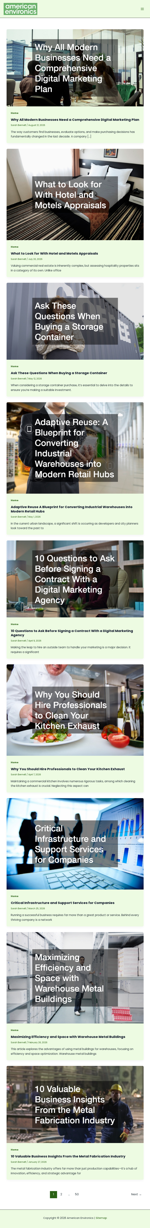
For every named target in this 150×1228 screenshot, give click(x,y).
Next (136, 1194)
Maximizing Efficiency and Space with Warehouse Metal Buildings (68, 1036)
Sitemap (101, 1218)
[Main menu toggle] (142, 9)
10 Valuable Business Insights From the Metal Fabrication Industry (68, 1156)
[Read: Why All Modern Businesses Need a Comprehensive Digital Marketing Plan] (75, 67)
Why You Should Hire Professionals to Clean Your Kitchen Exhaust (68, 769)
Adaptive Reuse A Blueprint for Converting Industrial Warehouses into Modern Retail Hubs (71, 509)
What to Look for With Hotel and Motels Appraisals (54, 253)
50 (77, 1194)
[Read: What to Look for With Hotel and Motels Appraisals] (75, 194)
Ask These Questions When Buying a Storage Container (59, 373)
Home (14, 113)
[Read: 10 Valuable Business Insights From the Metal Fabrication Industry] (75, 1104)
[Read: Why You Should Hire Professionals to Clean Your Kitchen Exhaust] (75, 710)
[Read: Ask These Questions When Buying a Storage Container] (75, 321)
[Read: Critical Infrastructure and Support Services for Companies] (75, 844)
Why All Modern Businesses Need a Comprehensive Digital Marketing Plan (75, 119)
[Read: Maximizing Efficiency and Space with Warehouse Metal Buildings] (75, 977)
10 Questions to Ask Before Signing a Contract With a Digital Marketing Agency (72, 633)
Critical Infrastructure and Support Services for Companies (63, 902)
